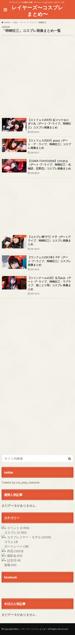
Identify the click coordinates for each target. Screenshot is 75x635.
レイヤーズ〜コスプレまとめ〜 (37, 10)
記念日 (14, 560)
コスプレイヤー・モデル (29, 537)
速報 (10, 565)
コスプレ (15, 532)
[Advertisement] (37, 78)
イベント (18, 528)
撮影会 (14, 555)
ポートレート (16, 546)
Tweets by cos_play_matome (20, 482)
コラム (11, 541)
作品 (15, 551)
